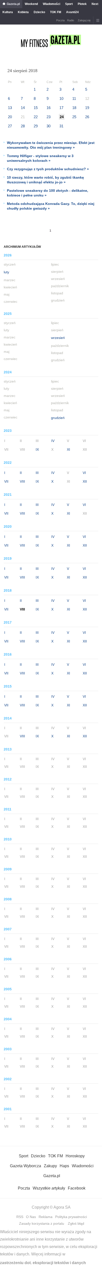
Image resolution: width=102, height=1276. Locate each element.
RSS (19, 1217)
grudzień (58, 418)
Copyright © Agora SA (51, 1207)
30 (49, 126)
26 (87, 117)
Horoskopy (75, 1156)
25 (74, 117)
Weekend (31, 4)
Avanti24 (72, 12)
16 (49, 108)
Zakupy (50, 1166)
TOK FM (55, 12)
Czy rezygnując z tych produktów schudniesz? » (48, 169)
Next (95, 4)
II (21, 473)
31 (61, 126)
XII (85, 481)
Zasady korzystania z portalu (41, 1223)
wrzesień (58, 338)
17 (61, 108)
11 (74, 98)
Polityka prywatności (71, 1217)
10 (61, 98)
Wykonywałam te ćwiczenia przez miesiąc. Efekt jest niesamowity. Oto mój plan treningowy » (51, 145)
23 (49, 117)
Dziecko (39, 12)
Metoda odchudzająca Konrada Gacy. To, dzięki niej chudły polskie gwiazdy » (50, 206)
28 (23, 126)
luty (6, 272)
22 (36, 117)
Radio (70, 20)
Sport (69, 4)
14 (23, 108)
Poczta (60, 20)
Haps (64, 1166)
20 (10, 117)
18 (74, 108)
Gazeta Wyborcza (25, 1166)
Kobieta (23, 12)
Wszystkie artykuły (49, 1188)
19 (87, 108)
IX (37, 449)
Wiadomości (51, 4)
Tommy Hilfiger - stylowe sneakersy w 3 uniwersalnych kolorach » (40, 158)
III (37, 473)
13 (10, 108)
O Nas (31, 1217)
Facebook (76, 1188)
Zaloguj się (84, 20)
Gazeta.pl (13, 4)
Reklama (45, 1217)
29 (36, 126)
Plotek (82, 4)
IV (52, 441)
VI (84, 473)
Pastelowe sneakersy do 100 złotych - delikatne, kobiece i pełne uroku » (47, 193)
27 (10, 126)
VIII (22, 481)
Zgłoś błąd (76, 1223)
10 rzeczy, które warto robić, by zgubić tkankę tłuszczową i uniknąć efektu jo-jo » (45, 179)
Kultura (7, 12)
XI (68, 449)
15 (36, 108)
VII (6, 481)
